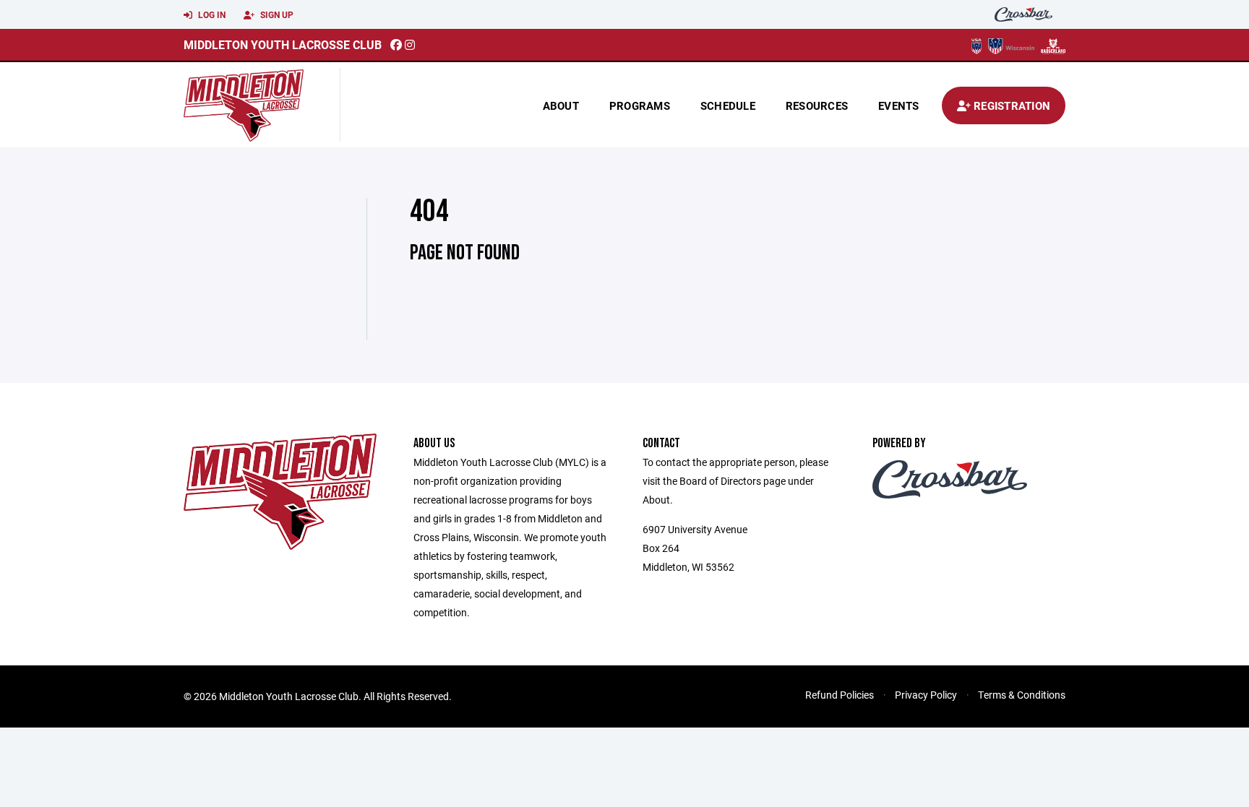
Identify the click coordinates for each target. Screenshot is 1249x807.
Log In (211, 14)
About (561, 105)
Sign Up (275, 14)
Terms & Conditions (1021, 695)
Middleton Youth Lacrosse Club (283, 44)
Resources (817, 105)
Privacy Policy (926, 695)
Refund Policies (839, 695)
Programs (639, 105)
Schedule (727, 105)
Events (898, 105)
